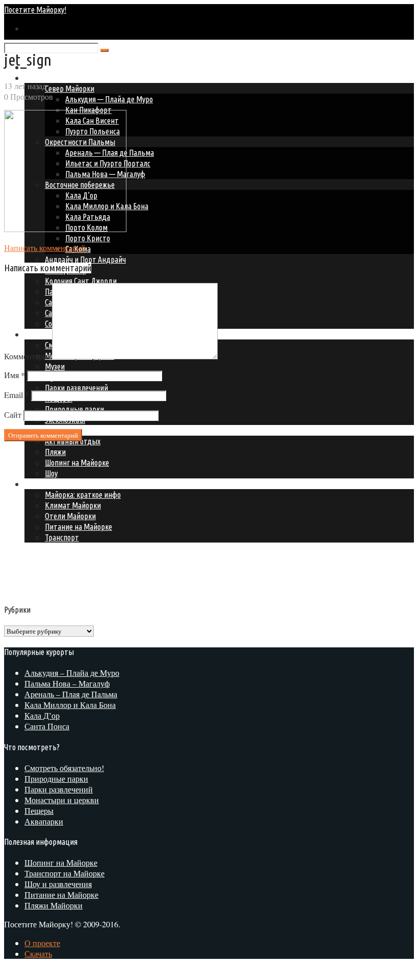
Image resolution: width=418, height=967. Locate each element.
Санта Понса (46, 726)
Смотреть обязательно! (64, 767)
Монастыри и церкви (61, 799)
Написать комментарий (45, 247)
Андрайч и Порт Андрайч (85, 259)
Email (16, 394)
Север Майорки (69, 88)
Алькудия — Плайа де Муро (109, 99)
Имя (14, 374)
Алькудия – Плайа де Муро (71, 672)
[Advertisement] (89, 520)
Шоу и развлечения (58, 883)
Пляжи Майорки (53, 905)
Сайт (12, 414)
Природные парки (56, 778)
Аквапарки (43, 821)
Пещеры (39, 810)
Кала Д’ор (42, 715)
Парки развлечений (76, 387)
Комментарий (28, 356)
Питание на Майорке (61, 894)
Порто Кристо (87, 238)
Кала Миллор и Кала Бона (70, 704)
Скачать (38, 953)
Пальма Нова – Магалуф (67, 683)
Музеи (55, 366)
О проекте (42, 942)
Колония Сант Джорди (81, 281)
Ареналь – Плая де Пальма (70, 694)
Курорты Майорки (54, 77)
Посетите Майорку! (35, 9)
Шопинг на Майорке (60, 862)
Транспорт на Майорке (64, 873)
